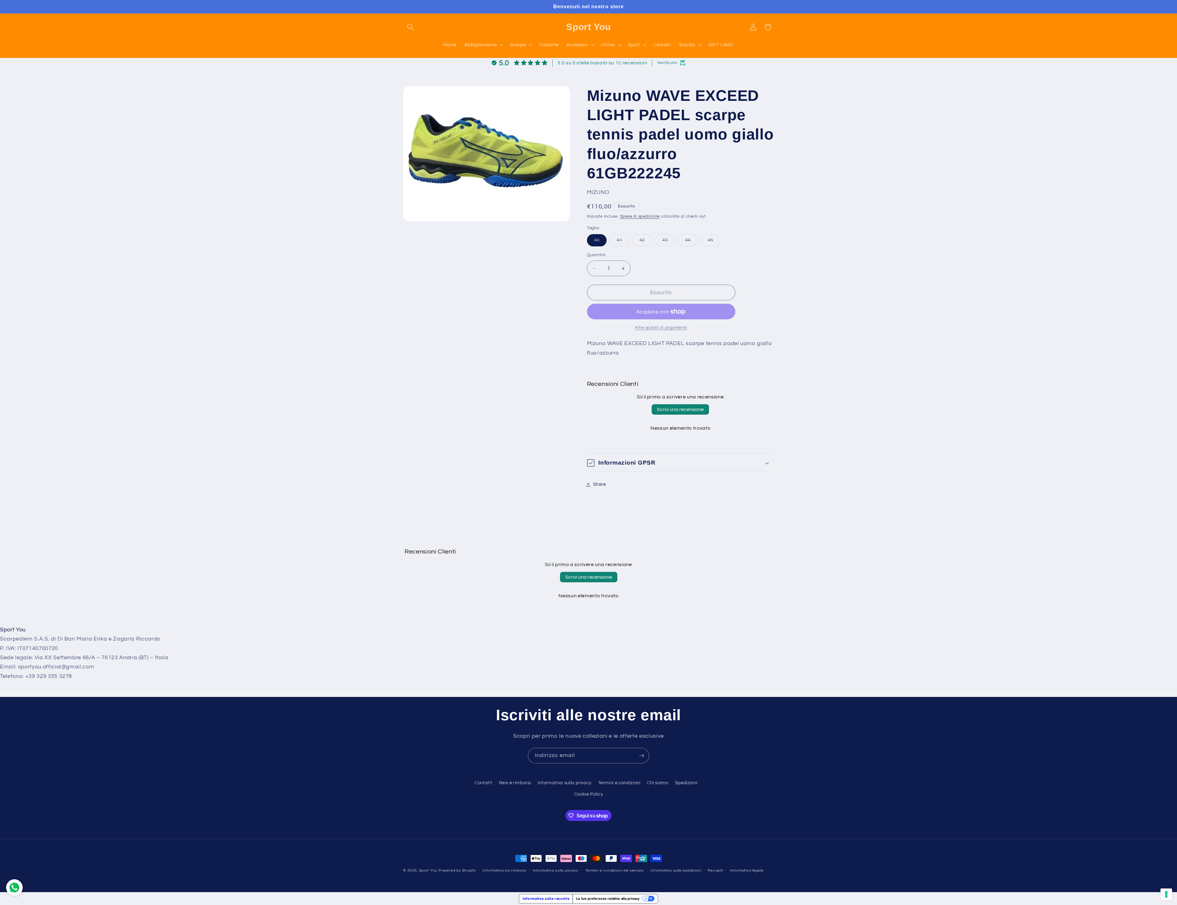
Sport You (428, 871)
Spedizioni (686, 782)
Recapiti (715, 871)
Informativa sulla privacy (565, 782)
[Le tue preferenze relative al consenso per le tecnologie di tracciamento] (1166, 894)
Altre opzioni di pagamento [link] (661, 327)
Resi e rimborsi (515, 782)
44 (691, 242)
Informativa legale (747, 871)
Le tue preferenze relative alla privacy (607, 898)
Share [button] (599, 484)
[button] (410, 27)
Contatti (483, 782)
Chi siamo (657, 782)
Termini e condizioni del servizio (614, 871)
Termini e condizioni (619, 782)
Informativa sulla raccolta (546, 898)
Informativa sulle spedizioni (675, 871)
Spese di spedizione (640, 216)
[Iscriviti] (641, 756)
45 (714, 242)
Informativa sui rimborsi (504, 871)
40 (600, 242)
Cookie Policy (588, 794)
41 (623, 242)
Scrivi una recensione (680, 409)
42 (645, 242)
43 (668, 242)
